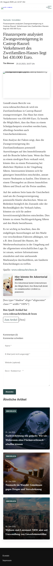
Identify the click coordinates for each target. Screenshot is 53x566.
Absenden (10, 392)
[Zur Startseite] (6, 7)
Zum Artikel (11, 319)
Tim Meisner (8, 63)
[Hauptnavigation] (48, 7)
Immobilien (16, 20)
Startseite (7, 20)
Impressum (7, 560)
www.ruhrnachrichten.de (24, 269)
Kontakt (6, 556)
